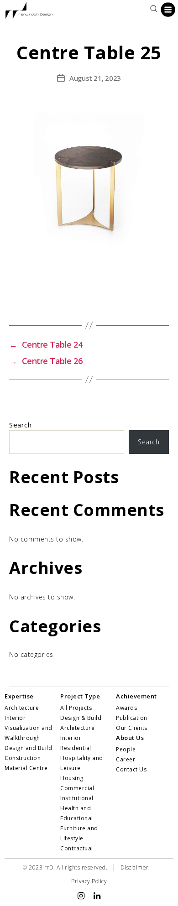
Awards (126, 708)
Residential (75, 748)
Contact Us (131, 769)
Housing (72, 778)
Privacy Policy (89, 881)
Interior (70, 738)
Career (125, 759)
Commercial (77, 788)
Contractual (76, 848)
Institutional (77, 798)
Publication (131, 718)
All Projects (76, 708)
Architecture (77, 728)
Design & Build (80, 718)
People (126, 749)
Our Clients (131, 728)
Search (20, 424)
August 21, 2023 (95, 78)
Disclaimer (134, 867)
